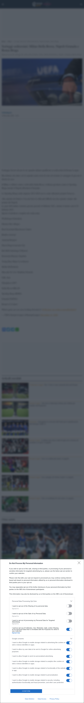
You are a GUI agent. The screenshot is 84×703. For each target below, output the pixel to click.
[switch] (69, 605)
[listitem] (42, 601)
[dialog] (42, 631)
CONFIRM (26, 691)
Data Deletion (29, 699)
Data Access (42, 699)
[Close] (80, 563)
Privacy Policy (54, 699)
